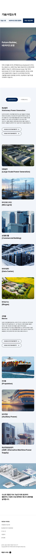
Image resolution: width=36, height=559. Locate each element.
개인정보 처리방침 (5, 521)
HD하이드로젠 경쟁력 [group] (15, 20)
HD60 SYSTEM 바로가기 (10, 133)
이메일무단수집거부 (5, 524)
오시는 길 (3, 531)
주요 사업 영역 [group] (28, 20)
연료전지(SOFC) (12, 99)
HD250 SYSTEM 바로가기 (10, 129)
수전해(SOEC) (24, 99)
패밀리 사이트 (5, 552)
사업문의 (3, 534)
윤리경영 (3, 537)
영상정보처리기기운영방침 (7, 528)
